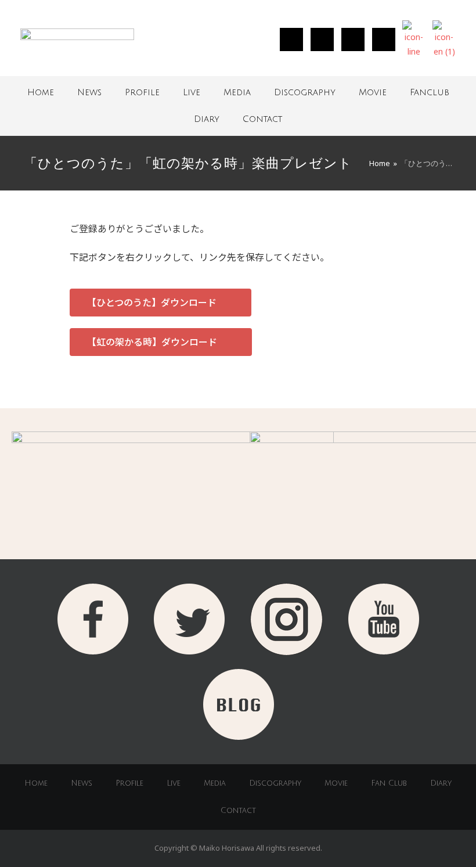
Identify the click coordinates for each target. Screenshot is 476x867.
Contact (262, 119)
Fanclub (429, 92)
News (89, 92)
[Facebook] (353, 39)
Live (191, 92)
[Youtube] (383, 39)
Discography (305, 92)
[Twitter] (322, 39)
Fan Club (389, 783)
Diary (206, 119)
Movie (373, 92)
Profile (142, 92)
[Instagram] (291, 39)
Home (40, 92)
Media (237, 92)
